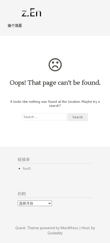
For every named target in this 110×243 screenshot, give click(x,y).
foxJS (27, 168)
